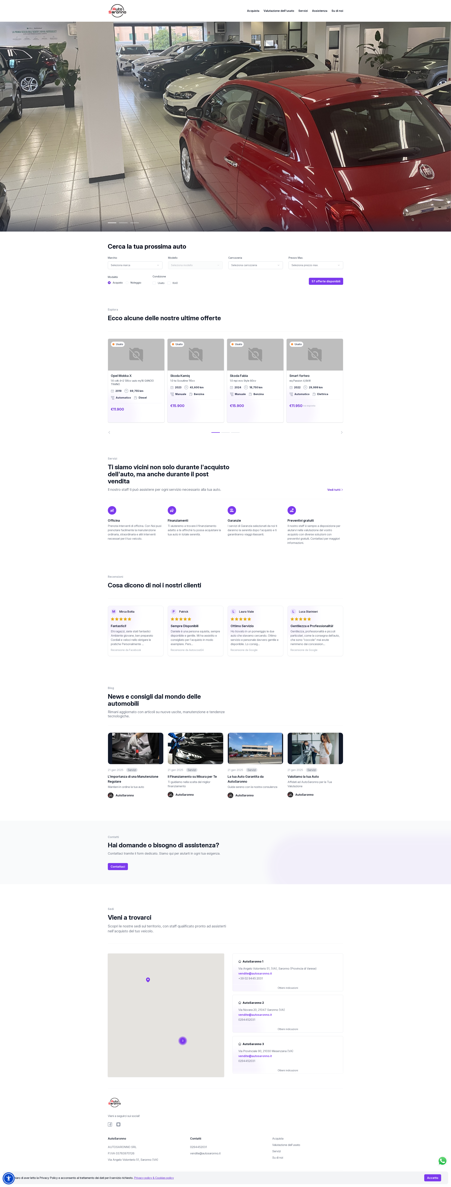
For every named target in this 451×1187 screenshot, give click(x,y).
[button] (148, 980)
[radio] (109, 282)
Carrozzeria (235, 257)
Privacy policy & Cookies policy (154, 1178)
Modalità (113, 276)
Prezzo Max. (296, 257)
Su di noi (337, 11)
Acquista (253, 11)
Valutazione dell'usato (279, 11)
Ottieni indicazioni (288, 987)
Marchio (112, 257)
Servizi (303, 11)
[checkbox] (154, 283)
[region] (225, 386)
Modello (173, 257)
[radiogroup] (124, 282)
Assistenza (319, 11)
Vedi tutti (334, 489)
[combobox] (135, 265)
